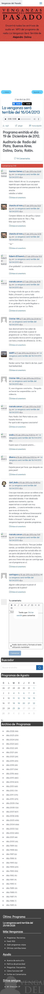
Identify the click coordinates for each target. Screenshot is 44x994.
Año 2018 (12, 765)
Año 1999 (11, 845)
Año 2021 (12, 752)
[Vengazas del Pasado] (22, 19)
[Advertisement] (22, 65)
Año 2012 (12, 790)
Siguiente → (37, 92)
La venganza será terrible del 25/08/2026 (18, 924)
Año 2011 (12, 794)
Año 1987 (11, 896)
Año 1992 (11, 875)
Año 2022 (12, 748)
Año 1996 (11, 858)
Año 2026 (12, 731)
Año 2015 (12, 777)
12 (19, 698)
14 (29, 698)
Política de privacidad (16, 964)
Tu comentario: (15, 600)
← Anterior (6, 92)
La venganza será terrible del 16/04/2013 (21, 110)
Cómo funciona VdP (15, 970)
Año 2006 (12, 816)
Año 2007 (12, 811)
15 (34, 698)
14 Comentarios (23, 158)
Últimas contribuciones (16, 948)
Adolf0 (12, 352)
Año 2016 (12, 773)
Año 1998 (12, 849)
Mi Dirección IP (13, 986)
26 (19, 708)
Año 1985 (11, 905)
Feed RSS (11, 941)
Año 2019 (12, 761)
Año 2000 (12, 841)
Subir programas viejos (16, 944)
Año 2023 (12, 743)
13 (24, 698)
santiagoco (13, 574)
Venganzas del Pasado (11, 3)
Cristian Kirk (14, 318)
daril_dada (13, 482)
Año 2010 (12, 799)
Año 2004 (12, 824)
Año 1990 (11, 883)
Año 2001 (11, 837)
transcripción (37, 126)
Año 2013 (12, 786)
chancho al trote (16, 205)
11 (14, 698)
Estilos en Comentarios (16, 974)
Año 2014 (12, 782)
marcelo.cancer (15, 281)
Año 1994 (12, 867)
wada (11, 434)
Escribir (13, 612)
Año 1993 (12, 871)
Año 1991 (11, 879)
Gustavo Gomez (15, 171)
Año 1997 (11, 854)
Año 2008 (12, 807)
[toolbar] (26, 606)
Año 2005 (12, 820)
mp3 (7, 126)
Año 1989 (11, 888)
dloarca (12, 457)
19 (19, 703)
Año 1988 (11, 892)
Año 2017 (12, 769)
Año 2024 (12, 739)
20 (24, 703)
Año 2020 (12, 756)
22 (34, 703)
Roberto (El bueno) (16, 256)
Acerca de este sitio (15, 960)
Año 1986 (11, 900)
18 (14, 703)
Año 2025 (12, 735)
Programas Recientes (16, 937)
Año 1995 (11, 862)
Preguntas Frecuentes (16, 967)
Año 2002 (12, 833)
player (20, 126)
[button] (40, 3)
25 (14, 708)
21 (29, 703)
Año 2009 (12, 803)
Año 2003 (12, 828)
